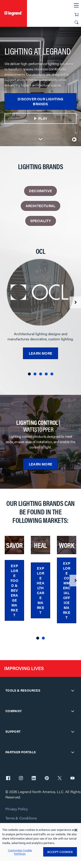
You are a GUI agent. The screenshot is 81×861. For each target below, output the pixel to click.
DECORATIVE (40, 190)
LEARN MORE (40, 464)
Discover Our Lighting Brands (40, 101)
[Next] (75, 302)
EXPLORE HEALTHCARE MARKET (40, 590)
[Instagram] (21, 778)
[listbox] (40, 313)
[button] (29, 374)
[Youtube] (72, 778)
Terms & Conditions (21, 818)
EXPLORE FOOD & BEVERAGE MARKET (14, 590)
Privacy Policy (16, 809)
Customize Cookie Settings (20, 852)
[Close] (76, 830)
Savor (14, 545)
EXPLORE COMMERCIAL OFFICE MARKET (66, 590)
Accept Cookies (60, 852)
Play (42, 118)
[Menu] (76, 5)
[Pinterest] (47, 778)
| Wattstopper (38, 426)
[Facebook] (8, 778)
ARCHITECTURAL (41, 205)
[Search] (76, 22)
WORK (66, 545)
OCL (40, 251)
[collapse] (73, 690)
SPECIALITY (40, 220)
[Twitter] (59, 778)
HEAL (40, 545)
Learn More (40, 353)
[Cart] (76, 14)
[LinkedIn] (33, 778)
